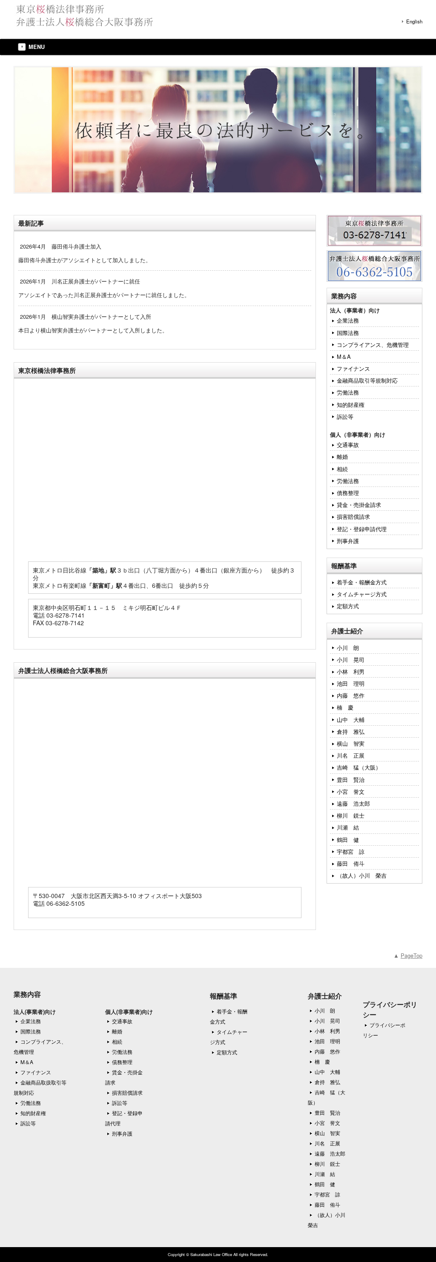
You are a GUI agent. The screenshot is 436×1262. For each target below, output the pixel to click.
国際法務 (348, 333)
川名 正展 (350, 755)
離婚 (342, 456)
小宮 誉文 (350, 791)
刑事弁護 (348, 541)
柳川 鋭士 (350, 815)
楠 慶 (345, 707)
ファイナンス (353, 368)
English (414, 21)
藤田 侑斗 (350, 863)
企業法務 (348, 320)
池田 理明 (350, 683)
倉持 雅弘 (350, 731)
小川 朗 (348, 648)
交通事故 (348, 445)
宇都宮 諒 (350, 851)
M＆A (344, 356)
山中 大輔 (350, 719)
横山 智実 (350, 743)
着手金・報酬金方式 (362, 582)
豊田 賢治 (350, 780)
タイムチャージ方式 (362, 594)
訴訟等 (345, 416)
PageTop (411, 955)
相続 (342, 469)
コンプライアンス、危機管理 (373, 345)
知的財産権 (350, 405)
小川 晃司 (350, 659)
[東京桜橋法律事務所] (83, 23)
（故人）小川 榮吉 (362, 875)
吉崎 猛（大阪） (359, 767)
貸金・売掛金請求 (359, 505)
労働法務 (348, 392)
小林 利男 (350, 671)
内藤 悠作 (350, 695)
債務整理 (348, 493)
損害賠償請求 (353, 516)
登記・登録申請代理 (362, 529)
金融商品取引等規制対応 (367, 380)
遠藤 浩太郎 (353, 803)
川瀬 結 (348, 827)
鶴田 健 (348, 840)
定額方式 (348, 606)
